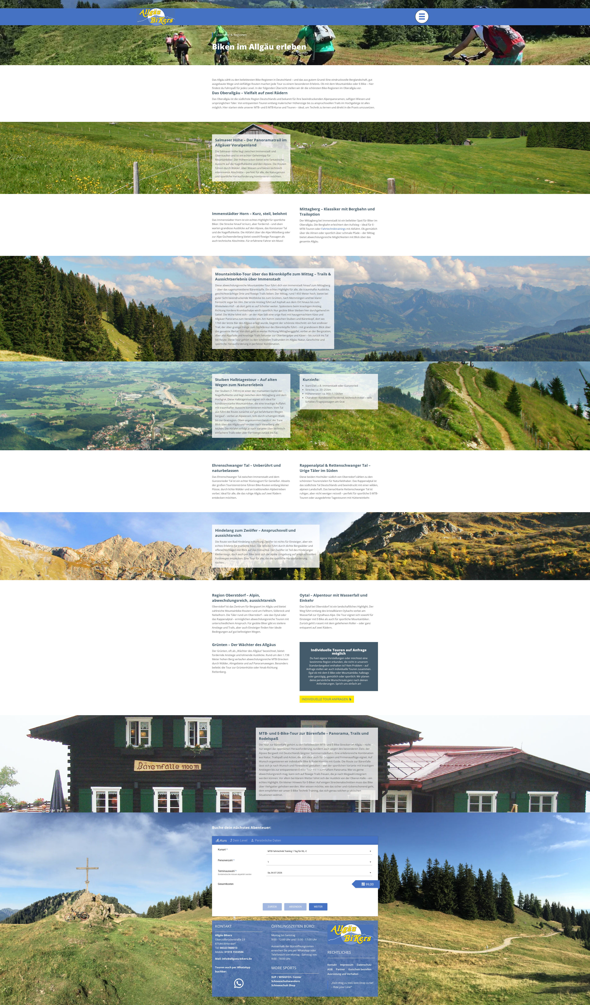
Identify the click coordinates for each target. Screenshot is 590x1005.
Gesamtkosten (226, 884)
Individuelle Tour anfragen (325, 699)
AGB (330, 969)
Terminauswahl (227, 871)
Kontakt (332, 965)
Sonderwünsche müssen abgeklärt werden (234, 874)
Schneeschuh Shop (283, 985)
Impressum (346, 965)
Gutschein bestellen (359, 969)
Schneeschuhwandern (285, 981)
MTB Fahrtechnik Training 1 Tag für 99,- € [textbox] (287, 851)
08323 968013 (228, 948)
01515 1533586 (234, 952)
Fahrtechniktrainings (333, 229)
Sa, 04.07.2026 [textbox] (275, 872)
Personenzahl (226, 860)
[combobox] (319, 851)
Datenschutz (364, 965)
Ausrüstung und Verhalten (342, 974)
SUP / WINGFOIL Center (286, 977)
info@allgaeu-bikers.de (237, 958)
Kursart (223, 849)
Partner (340, 969)
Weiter (318, 906)
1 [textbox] (268, 862)
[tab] (221, 840)
